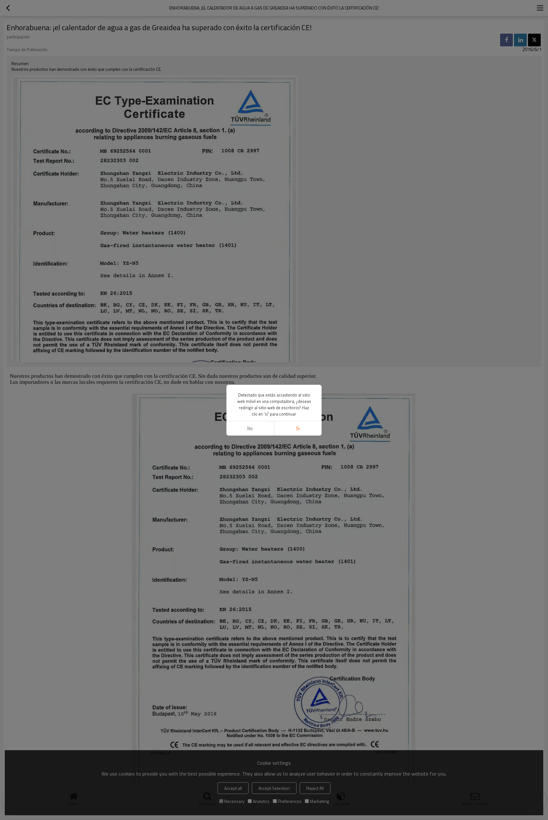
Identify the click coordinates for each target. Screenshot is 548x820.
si (298, 428)
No (250, 428)
